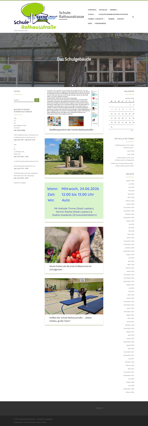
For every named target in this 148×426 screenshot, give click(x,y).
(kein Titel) (130, 151)
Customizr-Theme (41, 422)
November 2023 (129, 278)
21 (126, 118)
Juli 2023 (131, 288)
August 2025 (130, 221)
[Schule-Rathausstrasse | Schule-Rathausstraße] (36, 15)
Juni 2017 (131, 359)
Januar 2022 (130, 308)
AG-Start (16, 128)
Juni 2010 (131, 379)
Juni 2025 (131, 228)
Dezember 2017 (129, 352)
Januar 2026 (130, 204)
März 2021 (131, 318)
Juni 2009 (131, 385)
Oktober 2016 (129, 362)
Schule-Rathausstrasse (27, 419)
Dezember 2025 (129, 207)
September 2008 (128, 389)
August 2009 (130, 382)
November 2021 (129, 312)
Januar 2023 (130, 298)
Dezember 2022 (129, 301)
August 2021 (130, 315)
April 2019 (131, 335)
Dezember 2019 (129, 328)
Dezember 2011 (129, 372)
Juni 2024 (131, 258)
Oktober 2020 (129, 325)
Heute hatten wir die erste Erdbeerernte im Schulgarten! (124, 159)
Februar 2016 (130, 365)
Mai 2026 (131, 191)
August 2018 (130, 345)
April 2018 (131, 348)
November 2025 (129, 211)
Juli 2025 (131, 224)
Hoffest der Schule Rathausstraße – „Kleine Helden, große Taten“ (122, 164)
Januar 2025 (130, 238)
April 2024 (131, 261)
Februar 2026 (130, 201)
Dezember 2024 (129, 241)
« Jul (131, 130)
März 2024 (131, 265)
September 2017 (128, 355)
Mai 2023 (131, 291)
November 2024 (129, 244)
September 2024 (128, 251)
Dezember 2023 (129, 275)
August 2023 (130, 285)
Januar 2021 (130, 322)
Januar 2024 (130, 271)
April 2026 (131, 194)
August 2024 (130, 254)
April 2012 (131, 369)
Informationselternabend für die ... (25, 166)
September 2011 (128, 375)
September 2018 (128, 342)
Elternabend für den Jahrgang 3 (24, 176)
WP (22, 422)
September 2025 (128, 217)
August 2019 (130, 332)
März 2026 (131, 197)
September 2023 (128, 281)
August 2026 (130, 181)
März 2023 (131, 295)
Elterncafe (17, 154)
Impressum (99, 408)
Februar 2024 (130, 268)
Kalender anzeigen (20, 183)
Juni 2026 (131, 187)
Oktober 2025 (129, 214)
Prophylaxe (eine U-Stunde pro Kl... (25, 137)
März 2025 (131, 234)
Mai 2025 (131, 231)
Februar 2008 (130, 392)
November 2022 (129, 305)
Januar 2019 (130, 338)
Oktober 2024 (129, 248)
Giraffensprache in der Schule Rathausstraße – (72, 129)
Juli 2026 (131, 184)
